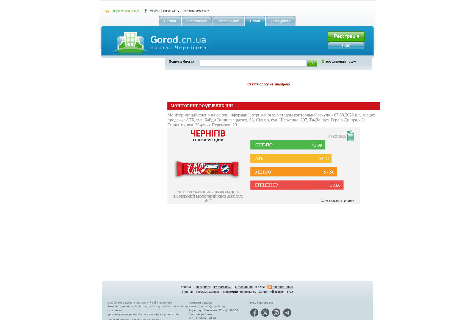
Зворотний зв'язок (271, 291)
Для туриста (202, 286)
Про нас (188, 291)
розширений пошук (341, 61)
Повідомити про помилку (239, 291)
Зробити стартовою (125, 10)
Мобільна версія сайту (164, 10)
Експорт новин (282, 286)
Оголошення (244, 286)
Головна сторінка (195, 10)
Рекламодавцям (207, 291)
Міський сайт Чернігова (156, 302)
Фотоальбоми (222, 286)
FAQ (290, 291)
